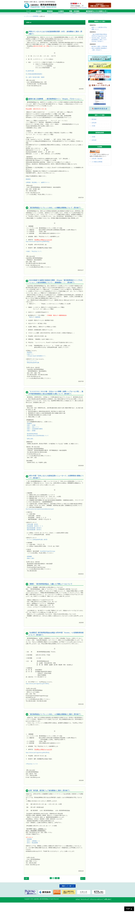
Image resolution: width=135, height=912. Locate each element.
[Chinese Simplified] (74, 3)
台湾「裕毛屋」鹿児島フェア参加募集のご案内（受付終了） (50, 790)
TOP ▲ (129, 909)
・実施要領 (29, 423)
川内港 (93, 126)
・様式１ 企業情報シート (33, 841)
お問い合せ (107, 899)
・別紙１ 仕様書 (30, 425)
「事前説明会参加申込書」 (33, 362)
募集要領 (28, 179)
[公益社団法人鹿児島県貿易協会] (41, 8)
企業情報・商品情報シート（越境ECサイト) (37, 182)
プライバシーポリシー (96, 899)
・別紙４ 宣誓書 (30, 430)
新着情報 (35, 16)
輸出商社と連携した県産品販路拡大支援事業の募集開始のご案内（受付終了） (99, 48)
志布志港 (94, 122)
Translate (84, 7)
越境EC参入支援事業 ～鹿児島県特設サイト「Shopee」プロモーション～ (55, 99)
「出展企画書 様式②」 (32, 524)
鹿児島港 (94, 119)
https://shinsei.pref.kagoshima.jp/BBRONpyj (37, 241)
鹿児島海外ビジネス (96, 11)
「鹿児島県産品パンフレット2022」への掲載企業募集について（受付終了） (55, 208)
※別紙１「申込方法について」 (34, 251)
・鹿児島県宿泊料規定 (32, 433)
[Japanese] (80, 3)
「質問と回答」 (30, 438)
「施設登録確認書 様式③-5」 (34, 529)
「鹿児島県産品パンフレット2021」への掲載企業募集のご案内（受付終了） (55, 714)
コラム (77, 899)
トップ (28, 11)
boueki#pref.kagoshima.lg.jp (47, 551)
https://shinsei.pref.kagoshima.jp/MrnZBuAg (37, 752)
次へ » (83, 878)
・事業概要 (29, 556)
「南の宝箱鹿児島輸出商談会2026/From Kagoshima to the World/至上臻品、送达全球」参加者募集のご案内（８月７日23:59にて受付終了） (99, 38)
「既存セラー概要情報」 (34, 317)
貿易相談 (49, 11)
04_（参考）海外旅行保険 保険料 (35, 77)
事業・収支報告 (74, 11)
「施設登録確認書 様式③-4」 (34, 528)
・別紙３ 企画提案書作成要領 (34, 428)
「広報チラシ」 (30, 354)
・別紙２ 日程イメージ (32, 427)
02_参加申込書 (30, 71)
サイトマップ (85, 899)
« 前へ (26, 878)
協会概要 (38, 11)
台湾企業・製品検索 (97, 158)
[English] (71, 3)
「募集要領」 (29, 352)
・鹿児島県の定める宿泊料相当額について (37, 435)
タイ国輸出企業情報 (97, 161)
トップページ (28, 16)
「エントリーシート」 (32, 361)
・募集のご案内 (30, 558)
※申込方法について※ (32, 764)
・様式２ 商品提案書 (32, 842)
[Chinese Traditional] (76, 3)
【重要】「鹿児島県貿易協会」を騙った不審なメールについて (50, 584)
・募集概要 (29, 839)
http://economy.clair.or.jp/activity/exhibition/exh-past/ (40, 509)
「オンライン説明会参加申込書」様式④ (36, 539)
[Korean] (78, 3)
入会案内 (60, 11)
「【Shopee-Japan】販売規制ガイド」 (36, 356)
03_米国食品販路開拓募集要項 (34, 74)
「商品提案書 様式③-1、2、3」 (35, 526)
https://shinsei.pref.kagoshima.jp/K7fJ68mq (37, 683)
